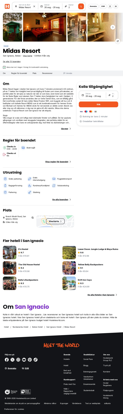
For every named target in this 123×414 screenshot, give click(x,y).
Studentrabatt (88, 390)
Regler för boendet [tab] (19, 73)
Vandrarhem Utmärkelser (88, 378)
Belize (18, 56)
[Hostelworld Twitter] (12, 360)
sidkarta (107, 403)
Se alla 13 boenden (12, 61)
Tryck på (107, 365)
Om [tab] (4, 73)
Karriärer (106, 372)
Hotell (6, 46)
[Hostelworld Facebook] (7, 360)
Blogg (85, 365)
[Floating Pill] (112, 27)
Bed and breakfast (67, 371)
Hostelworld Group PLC (108, 359)
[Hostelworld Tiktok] (35, 360)
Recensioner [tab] (47, 73)
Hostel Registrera (107, 384)
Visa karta (27, 56)
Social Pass (88, 359)
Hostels (67, 359)
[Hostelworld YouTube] (24, 360)
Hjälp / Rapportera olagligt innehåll (70, 391)
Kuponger (64, 403)
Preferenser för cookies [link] (14, 409)
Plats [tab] (35, 73)
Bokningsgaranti (89, 372)
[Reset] (34, 6)
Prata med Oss (70, 384)
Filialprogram (108, 390)
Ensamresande (89, 384)
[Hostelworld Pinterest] (30, 360)
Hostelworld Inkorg (108, 396)
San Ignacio (8, 56)
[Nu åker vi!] (81, 6)
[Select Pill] (110, 6)
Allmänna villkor (50, 403)
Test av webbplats (92, 403)
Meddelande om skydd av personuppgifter (22, 403)
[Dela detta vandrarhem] (117, 41)
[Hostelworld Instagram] (18, 360)
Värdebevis (76, 403)
